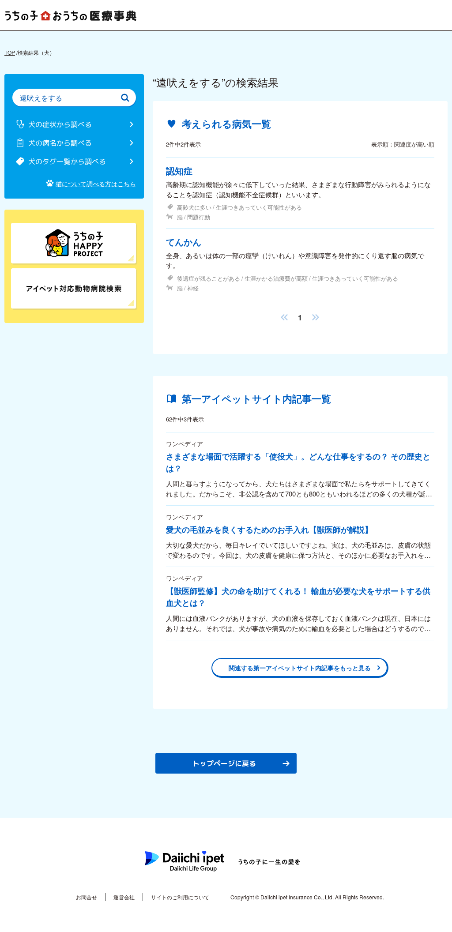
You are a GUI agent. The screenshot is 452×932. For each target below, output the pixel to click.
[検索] (125, 97)
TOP (9, 52)
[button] (284, 317)
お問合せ (86, 897)
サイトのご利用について (180, 897)
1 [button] (300, 317)
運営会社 (124, 897)
